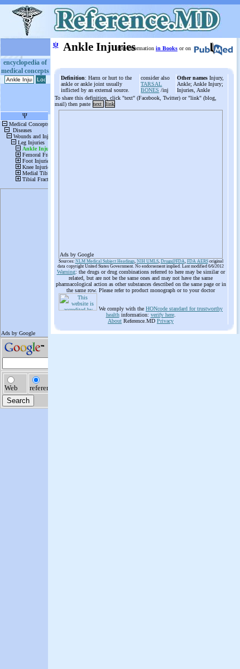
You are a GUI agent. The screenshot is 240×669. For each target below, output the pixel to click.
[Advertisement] (141, 180)
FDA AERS (197, 261)
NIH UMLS (148, 261)
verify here (162, 315)
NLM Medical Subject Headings (105, 261)
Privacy (165, 321)
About (115, 321)
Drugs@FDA (173, 261)
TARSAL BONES (151, 87)
